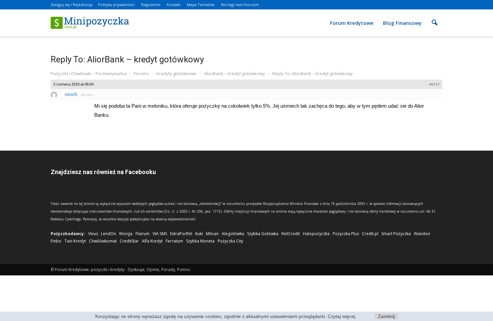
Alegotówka (233, 233)
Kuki (199, 233)
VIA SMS (160, 233)
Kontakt (173, 4)
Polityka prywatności (116, 4)
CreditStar (129, 241)
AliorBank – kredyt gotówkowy (234, 73)
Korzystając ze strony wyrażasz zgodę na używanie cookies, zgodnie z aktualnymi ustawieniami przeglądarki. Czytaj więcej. (226, 316)
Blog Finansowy (402, 22)
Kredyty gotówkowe (176, 73)
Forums (141, 73)
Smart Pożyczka (396, 233)
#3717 (435, 84)
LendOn (108, 233)
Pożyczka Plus (346, 233)
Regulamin (150, 4)
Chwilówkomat (103, 241)
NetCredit (290, 233)
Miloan (212, 233)
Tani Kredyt (75, 241)
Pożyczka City (230, 241)
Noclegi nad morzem (240, 4)
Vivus (93, 233)
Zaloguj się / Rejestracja (72, 4)
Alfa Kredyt (152, 241)
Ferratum (174, 241)
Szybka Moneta (200, 241)
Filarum (142, 233)
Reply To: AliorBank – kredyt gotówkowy (127, 59)
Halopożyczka (316, 233)
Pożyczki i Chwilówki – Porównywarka (88, 73)
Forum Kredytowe (352, 22)
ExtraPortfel (181, 233)
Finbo (56, 241)
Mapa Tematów (201, 4)
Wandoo (422, 233)
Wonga (125, 233)
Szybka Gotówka (262, 233)
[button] (434, 18)
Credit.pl (370, 233)
